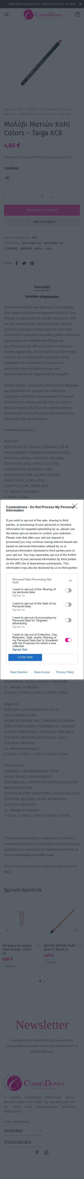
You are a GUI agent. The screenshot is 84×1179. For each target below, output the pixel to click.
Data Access (42, 672)
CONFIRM (25, 657)
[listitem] (42, 581)
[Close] (76, 507)
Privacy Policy (65, 672)
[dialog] (42, 589)
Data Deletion (19, 672)
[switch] (68, 590)
